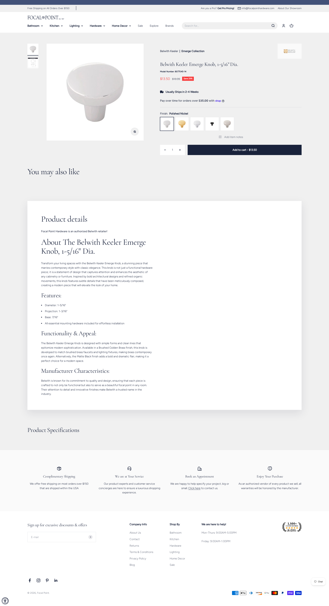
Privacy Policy (138, 558)
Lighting (75, 25)
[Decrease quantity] (165, 150)
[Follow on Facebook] (29, 580)
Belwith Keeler (169, 51)
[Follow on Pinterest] (47, 580)
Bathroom (33, 25)
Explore (154, 25)
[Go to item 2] (32, 63)
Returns (134, 545)
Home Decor (119, 25)
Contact (135, 539)
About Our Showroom (290, 8)
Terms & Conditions (141, 552)
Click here (194, 488)
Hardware (96, 25)
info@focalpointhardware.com (258, 8)
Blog (132, 564)
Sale (140, 25)
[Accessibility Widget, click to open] (5, 600)
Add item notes (233, 137)
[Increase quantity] (180, 150)
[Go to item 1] (32, 50)
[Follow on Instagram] (38, 580)
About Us (135, 532)
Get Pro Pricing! (225, 8)
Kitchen (54, 25)
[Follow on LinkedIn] (56, 580)
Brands (169, 25)
